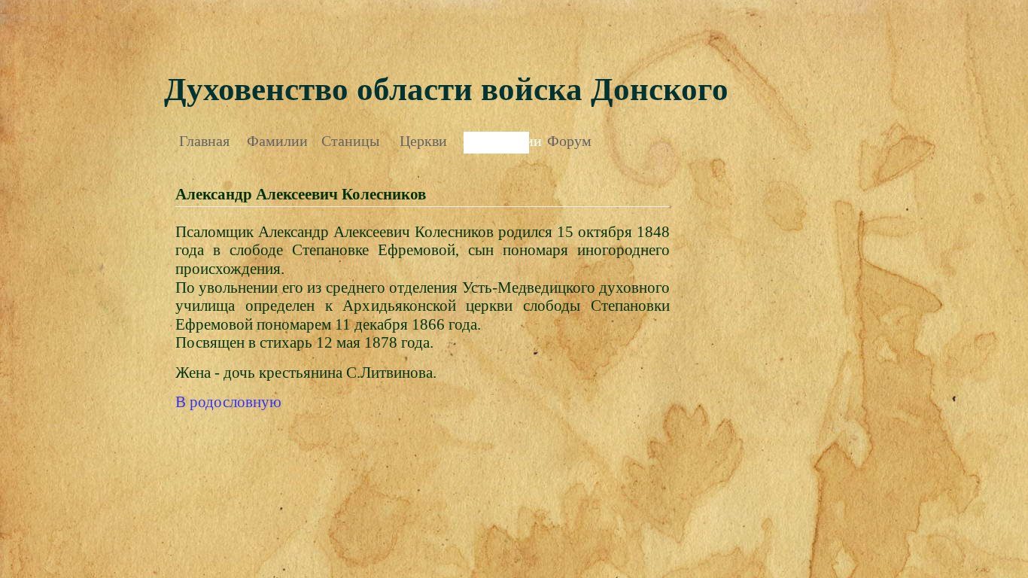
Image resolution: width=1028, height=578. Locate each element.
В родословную (228, 402)
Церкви (423, 140)
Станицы (350, 140)
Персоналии (496, 140)
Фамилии (277, 140)
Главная (204, 140)
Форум (569, 140)
